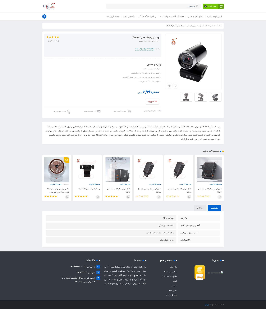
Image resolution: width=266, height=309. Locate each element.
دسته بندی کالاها (170, 271)
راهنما (175, 281)
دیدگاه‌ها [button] (200, 208)
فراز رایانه (173, 267)
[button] (213, 6)
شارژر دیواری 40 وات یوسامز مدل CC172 (118, 191)
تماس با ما (173, 290)
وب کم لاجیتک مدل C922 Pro (89, 189)
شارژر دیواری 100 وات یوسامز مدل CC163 (210, 191)
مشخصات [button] (214, 208)
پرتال (207, 304)
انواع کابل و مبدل (195, 16)
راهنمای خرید (129, 16)
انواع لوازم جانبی (214, 16)
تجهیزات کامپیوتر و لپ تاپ (172, 16)
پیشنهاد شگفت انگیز (147, 16)
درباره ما (174, 285)
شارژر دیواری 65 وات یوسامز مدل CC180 (179, 191)
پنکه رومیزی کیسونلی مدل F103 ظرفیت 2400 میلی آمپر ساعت (58, 191)
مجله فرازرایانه (113, 16)
